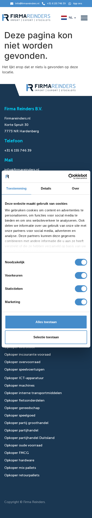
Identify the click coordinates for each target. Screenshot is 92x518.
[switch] (81, 275)
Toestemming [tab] (16, 188)
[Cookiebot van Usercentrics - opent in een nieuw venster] (68, 176)
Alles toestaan (46, 322)
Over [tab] (75, 188)
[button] (84, 18)
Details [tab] (46, 188)
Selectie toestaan (46, 337)
